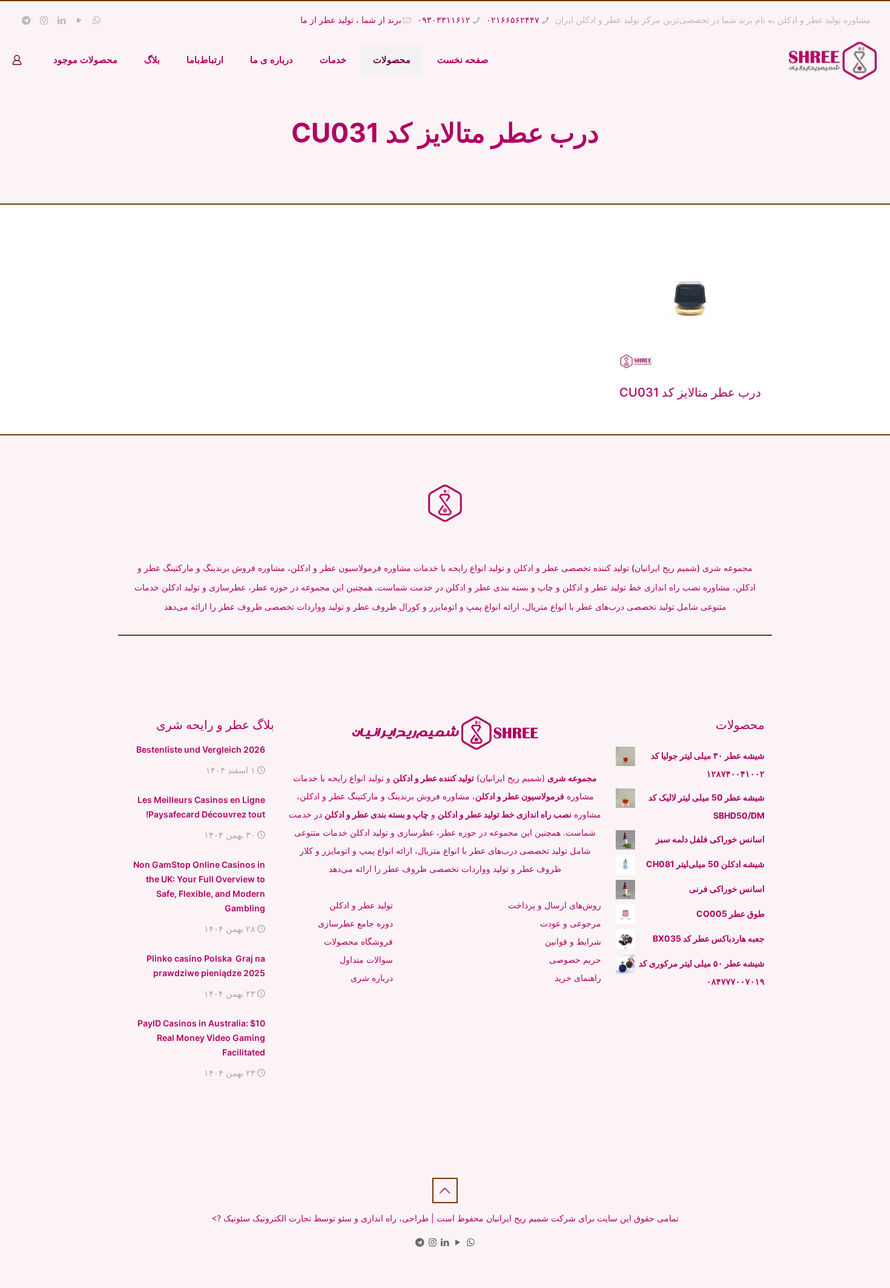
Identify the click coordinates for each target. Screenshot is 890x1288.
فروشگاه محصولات (358, 941)
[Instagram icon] (43, 20)
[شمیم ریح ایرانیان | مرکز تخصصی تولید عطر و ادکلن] (833, 60)
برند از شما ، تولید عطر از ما (350, 20)
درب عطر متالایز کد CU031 (690, 392)
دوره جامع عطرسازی (355, 923)
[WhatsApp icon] (96, 20)
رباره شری (370, 978)
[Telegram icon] (26, 20)
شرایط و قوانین (573, 941)
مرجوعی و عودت (570, 923)
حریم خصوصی (575, 959)
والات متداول (363, 959)
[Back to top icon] (445, 1190)
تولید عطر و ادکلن (361, 905)
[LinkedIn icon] (61, 20)
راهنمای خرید (578, 978)
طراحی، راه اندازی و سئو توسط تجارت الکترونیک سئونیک (326, 1218)
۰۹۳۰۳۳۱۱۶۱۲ (443, 20)
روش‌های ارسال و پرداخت (554, 905)
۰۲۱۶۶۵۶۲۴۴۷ (512, 20)
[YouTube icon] (79, 20)
